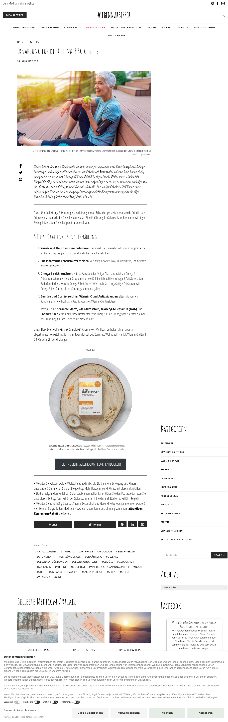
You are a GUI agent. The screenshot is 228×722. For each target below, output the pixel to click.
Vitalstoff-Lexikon (204, 27)
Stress (125, 571)
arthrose (86, 551)
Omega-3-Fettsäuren (63, 571)
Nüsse (139, 566)
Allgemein (167, 443)
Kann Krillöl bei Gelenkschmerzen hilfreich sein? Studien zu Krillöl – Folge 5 (98, 498)
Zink (59, 577)
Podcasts (167, 27)
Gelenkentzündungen (53, 561)
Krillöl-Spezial (116, 35)
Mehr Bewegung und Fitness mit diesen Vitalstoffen (113, 488)
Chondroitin (46, 556)
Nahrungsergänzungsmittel (110, 566)
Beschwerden (127, 551)
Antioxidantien (47, 551)
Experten (183, 27)
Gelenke (113, 556)
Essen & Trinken (50, 27)
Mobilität (78, 566)
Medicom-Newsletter (75, 508)
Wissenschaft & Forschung (126, 27)
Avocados (105, 551)
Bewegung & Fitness (24, 27)
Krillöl (95, 278)
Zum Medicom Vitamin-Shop (19, 3)
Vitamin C (96, 301)
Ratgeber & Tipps (95, 27)
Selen (112, 571)
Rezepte (152, 27)
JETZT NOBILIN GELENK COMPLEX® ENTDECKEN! (91, 464)
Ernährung (94, 556)
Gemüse (108, 561)
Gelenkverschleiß (85, 561)
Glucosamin (127, 561)
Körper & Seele (72, 27)
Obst (41, 571)
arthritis (69, 551)
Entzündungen (71, 556)
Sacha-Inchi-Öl (93, 571)
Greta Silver (168, 478)
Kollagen (44, 566)
